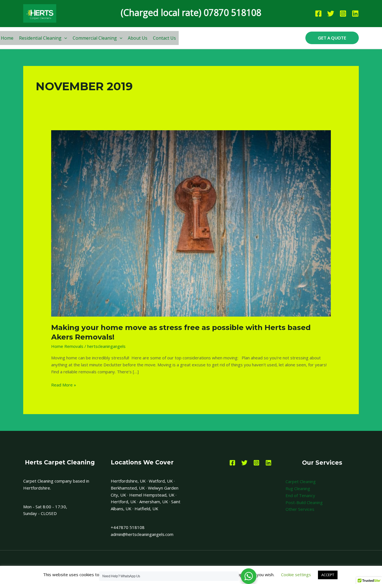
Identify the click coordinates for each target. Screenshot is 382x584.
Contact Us (164, 38)
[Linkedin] (355, 13)
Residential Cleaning (40, 38)
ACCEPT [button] (327, 574)
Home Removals (67, 346)
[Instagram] (342, 13)
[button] (64, 38)
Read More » (63, 384)
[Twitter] (330, 13)
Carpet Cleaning (301, 481)
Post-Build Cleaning (304, 502)
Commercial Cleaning (95, 38)
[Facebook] (318, 13)
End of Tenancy (300, 495)
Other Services (300, 509)
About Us (137, 38)
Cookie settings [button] (296, 574)
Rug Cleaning (298, 488)
